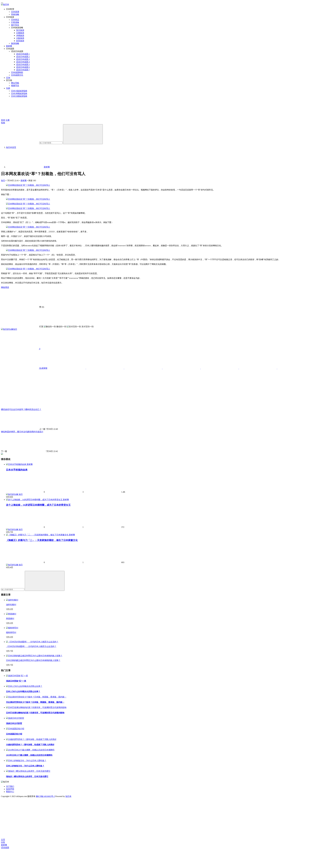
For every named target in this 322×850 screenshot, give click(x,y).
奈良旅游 (20, 41)
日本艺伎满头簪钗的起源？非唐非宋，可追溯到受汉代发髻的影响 (35, 713)
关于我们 (10, 786)
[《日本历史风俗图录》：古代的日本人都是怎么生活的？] (32, 642)
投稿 (3, 123)
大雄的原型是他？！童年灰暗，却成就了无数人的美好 (30, 745)
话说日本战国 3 (23, 59)
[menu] (2, 2)
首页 (11, 147)
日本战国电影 (17, 72)
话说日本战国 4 (23, 62)
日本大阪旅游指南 (19, 91)
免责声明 (10, 789)
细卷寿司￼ (11, 632)
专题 (8, 88)
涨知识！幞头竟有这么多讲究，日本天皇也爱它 (27, 776)
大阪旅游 (20, 38)
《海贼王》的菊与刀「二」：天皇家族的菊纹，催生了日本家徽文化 (42, 540)
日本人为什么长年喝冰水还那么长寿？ (23, 691)
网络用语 (5, 287)
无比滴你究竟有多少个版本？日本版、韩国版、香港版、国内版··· (35, 702)
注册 (8, 120)
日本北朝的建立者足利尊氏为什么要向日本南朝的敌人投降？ (33, 660)
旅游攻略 (15, 43)
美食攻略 (15, 14)
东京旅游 (20, 30)
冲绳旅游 (20, 35)
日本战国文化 (17, 75)
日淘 (8, 78)
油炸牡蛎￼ (11, 605)
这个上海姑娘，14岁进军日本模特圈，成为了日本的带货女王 (38, 505)
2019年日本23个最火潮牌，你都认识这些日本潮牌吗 (29, 755)
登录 (3, 120)
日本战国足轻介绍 (14, 734)
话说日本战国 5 (23, 64)
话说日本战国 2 (23, 57)
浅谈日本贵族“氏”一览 (16, 681)
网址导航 (15, 83)
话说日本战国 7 (23, 70)
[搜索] (83, 134)
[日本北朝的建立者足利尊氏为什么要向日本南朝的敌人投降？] (34, 656)
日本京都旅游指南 (19, 96)
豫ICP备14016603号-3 (45, 796)
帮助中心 (10, 792)
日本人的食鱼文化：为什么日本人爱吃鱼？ (25, 766)
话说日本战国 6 (23, 67)
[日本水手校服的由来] (16, 464)
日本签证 (15, 20)
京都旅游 (20, 33)
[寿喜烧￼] (11, 614)
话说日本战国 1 (23, 54)
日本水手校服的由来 (17, 469)
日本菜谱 (15, 12)
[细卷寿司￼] (12, 628)
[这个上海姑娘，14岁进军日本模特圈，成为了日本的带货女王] (34, 500)
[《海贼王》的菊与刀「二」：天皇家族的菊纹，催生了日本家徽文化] (37, 535)
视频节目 (15, 86)
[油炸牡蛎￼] (12, 600)
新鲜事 (9, 46)
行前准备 (15, 22)
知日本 (68, 796)
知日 (3, 180)
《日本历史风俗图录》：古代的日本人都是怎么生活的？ (31, 646)
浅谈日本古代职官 (14, 723)
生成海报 (43, 368)
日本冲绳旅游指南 (19, 93)
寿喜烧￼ (10, 618)
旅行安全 (15, 25)
